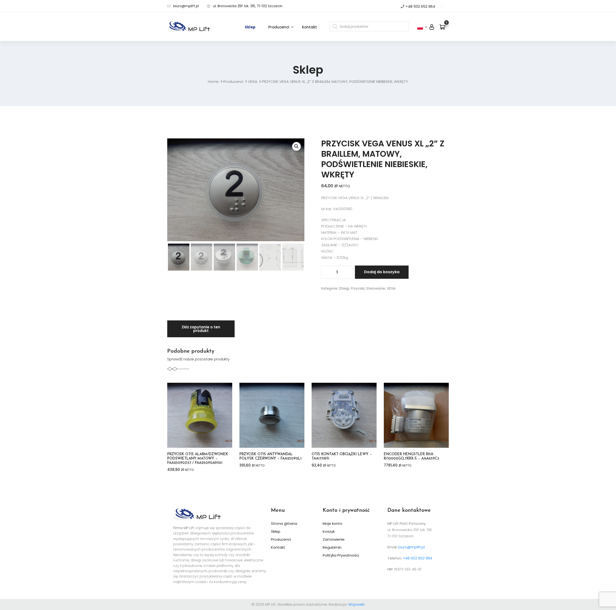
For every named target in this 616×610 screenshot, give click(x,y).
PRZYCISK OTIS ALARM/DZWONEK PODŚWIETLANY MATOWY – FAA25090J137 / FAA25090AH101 (197, 459)
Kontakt (309, 27)
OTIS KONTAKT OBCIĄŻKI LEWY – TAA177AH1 (342, 457)
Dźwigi (344, 288)
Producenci (278, 27)
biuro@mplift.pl (186, 6)
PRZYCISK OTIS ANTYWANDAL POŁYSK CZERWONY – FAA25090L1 (270, 457)
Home (213, 81)
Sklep (250, 27)
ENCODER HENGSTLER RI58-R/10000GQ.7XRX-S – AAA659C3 (411, 457)
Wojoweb (356, 604)
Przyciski (358, 288)
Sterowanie (375, 288)
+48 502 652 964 (420, 6)
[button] (296, 146)
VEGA (252, 81)
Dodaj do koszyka (381, 272)
